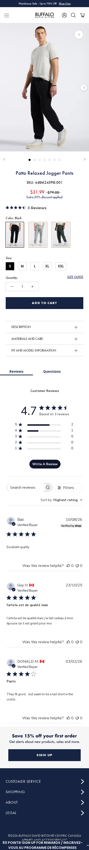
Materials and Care (27, 339)
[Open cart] (82, 15)
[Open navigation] (6, 15)
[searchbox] (25, 487)
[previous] (5, 87)
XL (47, 266)
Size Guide (75, 277)
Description (21, 327)
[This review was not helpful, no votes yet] (77, 565)
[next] (84, 87)
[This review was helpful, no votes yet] (68, 565)
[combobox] (61, 500)
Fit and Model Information (33, 350)
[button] (44, 845)
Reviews (16, 371)
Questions (52, 371)
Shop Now (65, 3)
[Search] (73, 15)
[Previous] (4, 159)
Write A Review (45, 464)
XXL (61, 266)
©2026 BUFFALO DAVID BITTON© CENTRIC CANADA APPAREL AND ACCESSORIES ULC (44, 837)
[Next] (84, 159)
